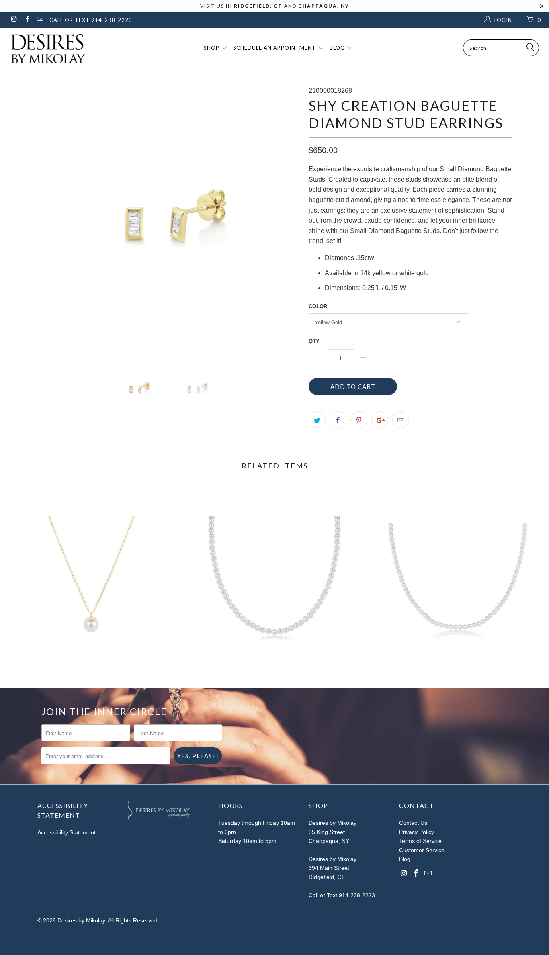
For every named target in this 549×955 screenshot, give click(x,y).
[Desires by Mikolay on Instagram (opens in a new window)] (13, 20)
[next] (286, 217)
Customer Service (422, 850)
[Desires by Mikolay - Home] (44, 49)
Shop (212, 48)
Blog (338, 48)
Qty (314, 341)
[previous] (51, 217)
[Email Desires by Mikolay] (39, 20)
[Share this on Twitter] (317, 419)
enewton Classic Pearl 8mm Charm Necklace (91, 582)
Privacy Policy (416, 832)
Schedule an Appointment (275, 48)
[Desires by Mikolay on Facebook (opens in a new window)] (26, 20)
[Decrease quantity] (318, 357)
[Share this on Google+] (379, 419)
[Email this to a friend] (400, 419)
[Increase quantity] (363, 357)
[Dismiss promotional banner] (542, 8)
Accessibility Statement (66, 832)
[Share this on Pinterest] (358, 419)
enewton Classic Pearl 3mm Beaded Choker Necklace (457, 582)
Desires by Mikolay (81, 920)
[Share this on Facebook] (338, 419)
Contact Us (413, 823)
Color (318, 306)
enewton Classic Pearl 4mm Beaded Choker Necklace (274, 582)
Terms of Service (420, 841)
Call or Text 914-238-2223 (342, 895)
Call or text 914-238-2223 (90, 20)
